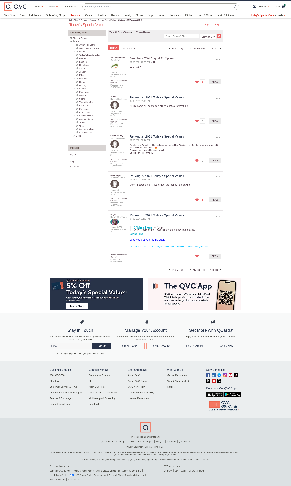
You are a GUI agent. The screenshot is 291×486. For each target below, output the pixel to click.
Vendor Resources (177, 375)
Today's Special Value (107, 20)
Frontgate (159, 441)
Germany (168, 471)
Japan (184, 471)
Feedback (94, 404)
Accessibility (73, 479)
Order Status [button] (129, 346)
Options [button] (218, 59)
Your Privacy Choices (59, 475)
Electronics (175, 15)
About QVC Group (137, 381)
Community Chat (87, 115)
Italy (176, 471)
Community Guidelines (60, 471)
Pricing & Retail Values (83, 471)
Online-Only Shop (55, 15)
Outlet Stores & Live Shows (103, 392)
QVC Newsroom (136, 386)
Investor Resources (138, 398)
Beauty (115, 15)
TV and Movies (86, 102)
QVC (70, 19)
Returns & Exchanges (61, 398)
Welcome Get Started (89, 48)
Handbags (84, 65)
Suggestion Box (86, 129)
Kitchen (189, 15)
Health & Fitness (225, 15)
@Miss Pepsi (143, 227)
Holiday (82, 85)
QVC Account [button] (161, 346)
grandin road (185, 441)
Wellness (83, 95)
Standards (74, 166)
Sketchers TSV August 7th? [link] (130, 20)
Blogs (78, 135)
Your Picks (9, 15)
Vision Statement (57, 479)
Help (217, 24)
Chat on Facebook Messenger (66, 392)
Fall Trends (35, 15)
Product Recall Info (60, 404)
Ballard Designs (145, 441)
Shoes (139, 15)
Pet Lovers (84, 108)
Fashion (102, 15)
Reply (215, 81)
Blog (91, 381)
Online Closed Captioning (108, 471)
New (22, 15)
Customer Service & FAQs (63, 386)
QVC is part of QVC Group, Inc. (115, 441)
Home (161, 15)
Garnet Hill (171, 441)
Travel (82, 122)
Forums (92, 20)
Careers (171, 386)
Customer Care (86, 132)
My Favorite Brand (87, 44)
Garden (89, 15)
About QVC (134, 375)
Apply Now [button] (226, 346)
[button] (255, 6)
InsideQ (82, 51)
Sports (82, 98)
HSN (133, 441)
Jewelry (127, 15)
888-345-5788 (57, 375)
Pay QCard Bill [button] (195, 346)
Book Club (84, 105)
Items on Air (70, 6)
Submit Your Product (178, 381)
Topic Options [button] (129, 48)
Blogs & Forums (80, 20)
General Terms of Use (155, 447)
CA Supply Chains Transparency (91, 475)
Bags (150, 15)
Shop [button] (37, 6)
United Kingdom (196, 471)
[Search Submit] (235, 7)
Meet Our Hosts (97, 386)
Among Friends (86, 118)
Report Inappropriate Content (118, 81)
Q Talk (82, 125)
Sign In (208, 24)
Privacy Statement (134, 447)
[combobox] (157, 7)
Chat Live (55, 381)
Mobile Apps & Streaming (102, 398)
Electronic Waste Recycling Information (126, 475)
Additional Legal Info (131, 471)
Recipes (83, 78)
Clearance (75, 15)
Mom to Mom (85, 112)
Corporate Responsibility (141, 392)
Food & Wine (205, 15)
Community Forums (99, 375)
